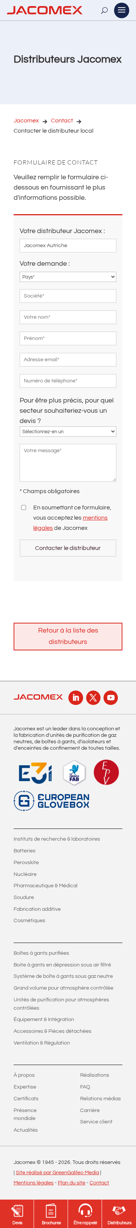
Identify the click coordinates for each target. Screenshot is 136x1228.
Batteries (25, 851)
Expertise (25, 1087)
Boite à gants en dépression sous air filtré (62, 965)
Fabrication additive (37, 909)
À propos (24, 1075)
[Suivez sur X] (93, 698)
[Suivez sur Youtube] (111, 698)
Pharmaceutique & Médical (45, 885)
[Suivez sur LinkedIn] (75, 698)
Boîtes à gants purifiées (41, 953)
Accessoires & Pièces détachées (52, 1031)
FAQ (85, 1087)
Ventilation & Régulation (42, 1043)
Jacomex (26, 120)
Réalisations (94, 1075)
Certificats (26, 1098)
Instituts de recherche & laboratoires (57, 839)
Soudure (24, 897)
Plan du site (71, 1183)
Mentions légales (34, 1183)
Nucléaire (25, 874)
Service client (96, 1122)
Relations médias (100, 1098)
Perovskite (26, 862)
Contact (62, 120)
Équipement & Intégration (44, 1019)
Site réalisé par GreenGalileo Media (57, 1172)
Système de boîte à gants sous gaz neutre (63, 976)
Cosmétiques (29, 920)
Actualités (26, 1130)
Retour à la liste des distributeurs (68, 636)
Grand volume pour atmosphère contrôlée (63, 988)
